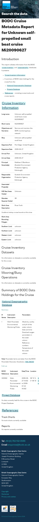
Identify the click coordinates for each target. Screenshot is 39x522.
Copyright (5, 491)
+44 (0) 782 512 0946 (15, 441)
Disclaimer (5, 494)
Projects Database (13, 89)
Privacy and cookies (9, 497)
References (9, 93)
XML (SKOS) (29, 362)
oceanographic (23, 67)
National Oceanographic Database (19, 85)
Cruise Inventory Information (15, 75)
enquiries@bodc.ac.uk (19, 445)
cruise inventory (7, 67)
